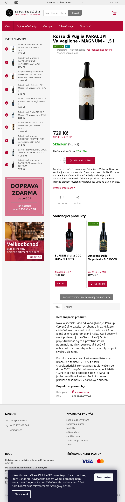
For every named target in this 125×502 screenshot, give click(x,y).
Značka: (67, 52)
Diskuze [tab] (68, 306)
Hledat (75, 12)
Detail (61, 283)
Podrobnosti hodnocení (99, 49)
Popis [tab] (58, 306)
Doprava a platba (75, 423)
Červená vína (80, 392)
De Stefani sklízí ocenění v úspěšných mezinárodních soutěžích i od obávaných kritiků (32, 469)
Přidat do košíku (82, 160)
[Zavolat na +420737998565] (10, 2)
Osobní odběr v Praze (59, 2)
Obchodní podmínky (77, 440)
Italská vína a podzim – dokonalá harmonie (29, 460)
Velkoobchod (73, 432)
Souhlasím (104, 477)
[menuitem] (7, 26)
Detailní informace (63, 187)
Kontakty (70, 428)
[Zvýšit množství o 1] (64, 159)
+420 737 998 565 (19, 425)
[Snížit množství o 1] (64, 162)
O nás (69, 444)
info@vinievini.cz (19, 420)
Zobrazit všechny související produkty (86, 297)
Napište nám (73, 436)
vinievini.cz (16, 429)
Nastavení (21, 494)
